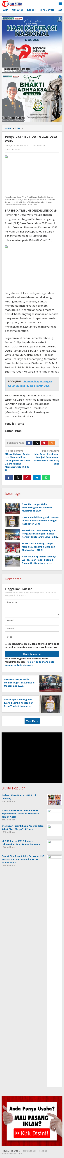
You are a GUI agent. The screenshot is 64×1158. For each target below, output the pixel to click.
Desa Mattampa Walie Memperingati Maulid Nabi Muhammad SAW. (37, 507)
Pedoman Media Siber (12, 1153)
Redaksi (43, 1150)
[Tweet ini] (18, 477)
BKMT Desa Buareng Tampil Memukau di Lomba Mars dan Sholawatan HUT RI (38, 546)
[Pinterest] (44, 443)
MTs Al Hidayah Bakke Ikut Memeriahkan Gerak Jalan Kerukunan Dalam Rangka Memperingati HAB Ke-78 (17, 460)
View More (32, 721)
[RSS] (51, 443)
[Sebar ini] (9, 477)
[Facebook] (29, 443)
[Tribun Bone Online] (12, 3)
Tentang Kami (29, 1150)
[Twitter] (36, 443)
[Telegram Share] (37, 477)
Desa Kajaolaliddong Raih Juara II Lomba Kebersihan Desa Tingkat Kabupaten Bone (40, 520)
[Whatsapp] (46, 477)
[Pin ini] (27, 477)
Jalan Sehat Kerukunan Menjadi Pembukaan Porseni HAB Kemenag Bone (46, 457)
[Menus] (60, 4)
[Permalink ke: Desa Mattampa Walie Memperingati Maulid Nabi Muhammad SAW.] (12, 508)
